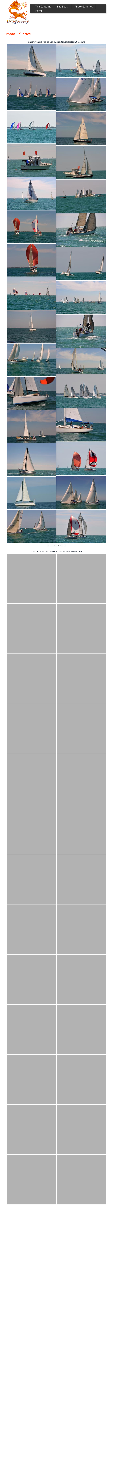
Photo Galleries (84, 6)
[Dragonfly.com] (18, 22)
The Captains (43, 6)
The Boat (62, 6)
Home (38, 10)
